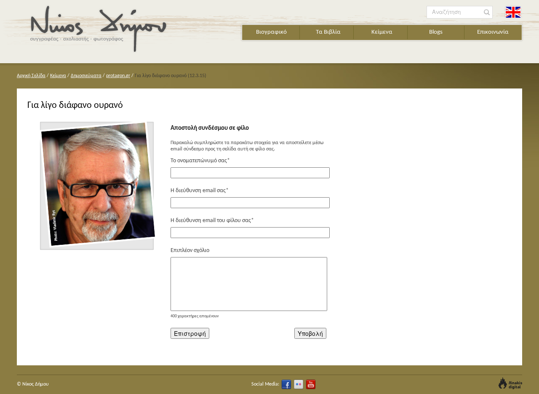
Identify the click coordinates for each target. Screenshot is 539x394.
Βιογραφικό (271, 32)
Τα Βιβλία (328, 32)
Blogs (436, 32)
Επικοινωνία (493, 32)
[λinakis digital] (510, 383)
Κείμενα (381, 32)
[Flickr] (299, 384)
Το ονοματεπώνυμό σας (200, 161)
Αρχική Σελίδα (31, 75)
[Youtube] (311, 384)
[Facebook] (286, 384)
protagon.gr (118, 75)
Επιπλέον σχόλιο (190, 250)
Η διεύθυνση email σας (200, 191)
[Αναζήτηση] (487, 12)
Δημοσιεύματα (86, 75)
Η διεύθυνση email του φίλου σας (212, 220)
